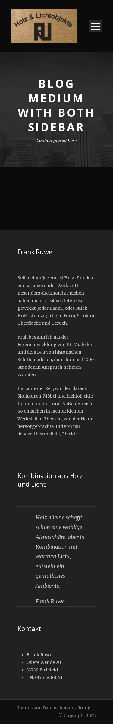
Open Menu (95, 26)
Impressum (29, 707)
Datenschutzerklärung (66, 707)
